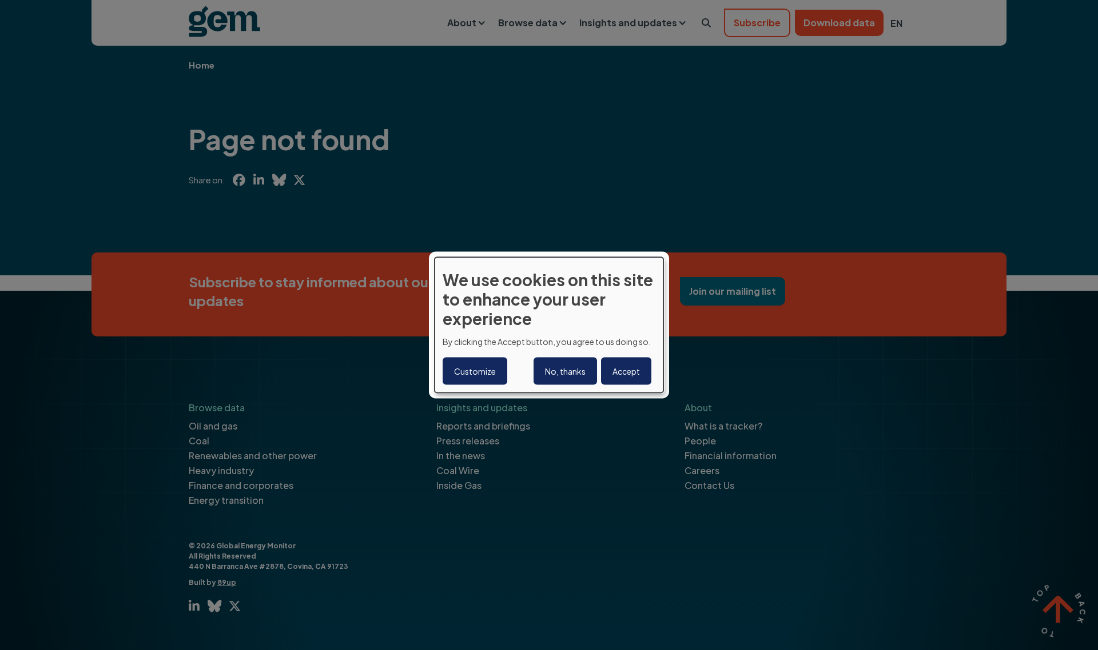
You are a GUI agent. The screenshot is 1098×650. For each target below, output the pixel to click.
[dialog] (549, 325)
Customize (475, 371)
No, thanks (565, 371)
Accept (626, 371)
